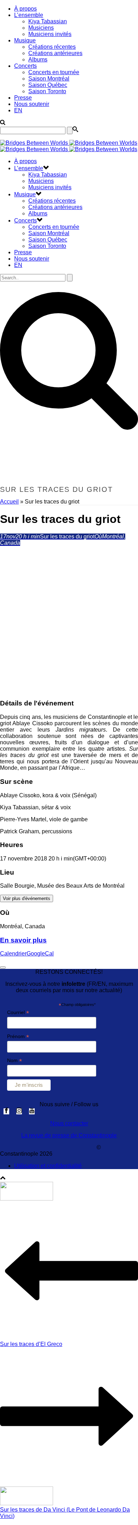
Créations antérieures (55, 53)
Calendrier (13, 954)
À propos (25, 9)
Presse (23, 98)
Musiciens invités (49, 34)
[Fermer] (3, 967)
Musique (25, 40)
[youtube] (32, 1111)
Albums (37, 59)
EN (18, 110)
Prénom (18, 1036)
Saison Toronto (47, 91)
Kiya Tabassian (47, 21)
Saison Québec (47, 85)
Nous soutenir (31, 104)
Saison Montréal (48, 79)
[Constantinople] (68, 146)
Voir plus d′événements (26, 898)
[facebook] (6, 1111)
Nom (14, 1060)
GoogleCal (40, 954)
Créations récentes (52, 47)
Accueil (9, 502)
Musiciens (41, 28)
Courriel (18, 1012)
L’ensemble (28, 15)
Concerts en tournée (53, 72)
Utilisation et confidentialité (48, 1166)
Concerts (25, 66)
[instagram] (19, 1111)
